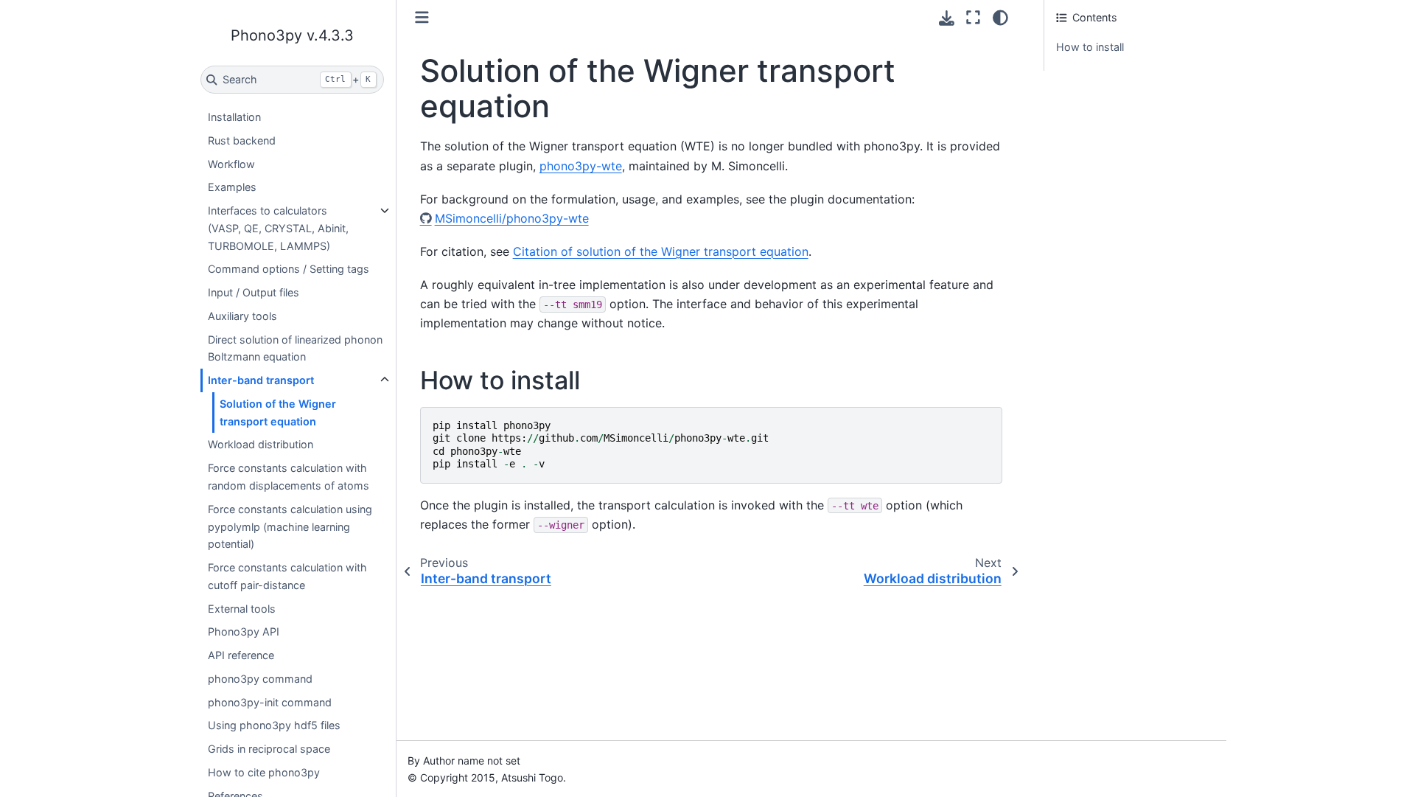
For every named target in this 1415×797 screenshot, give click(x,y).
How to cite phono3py (264, 772)
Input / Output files (253, 292)
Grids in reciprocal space (269, 748)
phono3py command (260, 678)
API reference (241, 655)
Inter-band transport (261, 380)
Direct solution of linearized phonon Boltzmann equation (295, 348)
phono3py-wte (580, 166)
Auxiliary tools (242, 316)
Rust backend (242, 140)
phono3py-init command (270, 702)
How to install (1090, 47)
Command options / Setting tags (288, 268)
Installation (234, 117)
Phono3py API (243, 631)
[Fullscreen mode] (973, 17)
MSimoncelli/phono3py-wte (512, 218)
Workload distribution (260, 444)
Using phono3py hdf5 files (274, 725)
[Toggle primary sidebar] (422, 17)
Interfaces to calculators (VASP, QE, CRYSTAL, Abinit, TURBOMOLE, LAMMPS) (278, 228)
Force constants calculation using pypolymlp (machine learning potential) (290, 527)
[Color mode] (1000, 17)
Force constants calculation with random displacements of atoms (288, 477)
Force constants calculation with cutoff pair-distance (287, 576)
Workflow (231, 164)
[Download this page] (946, 18)
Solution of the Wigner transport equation (278, 412)
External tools (242, 608)
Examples (232, 187)
